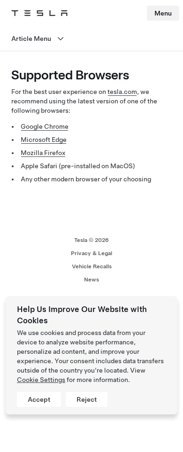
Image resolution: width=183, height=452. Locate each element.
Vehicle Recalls (92, 266)
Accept (39, 399)
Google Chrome (45, 126)
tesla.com (122, 91)
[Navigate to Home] (39, 13)
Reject (86, 399)
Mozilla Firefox (43, 152)
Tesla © (91, 240)
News (91, 279)
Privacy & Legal (91, 253)
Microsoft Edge (44, 139)
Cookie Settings (41, 379)
